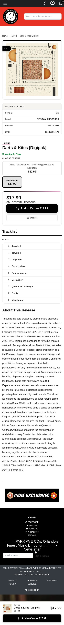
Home (5, 36)
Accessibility (32, 590)
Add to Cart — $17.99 (34, 208)
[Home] (10, 16)
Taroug (14, 36)
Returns (52, 581)
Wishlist (33, 218)
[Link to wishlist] (44, 3)
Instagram (33, 532)
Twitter (33, 525)
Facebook (33, 522)
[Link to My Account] (52, 3)
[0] (61, 4)
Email (33, 535)
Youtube (33, 529)
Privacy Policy (12, 582)
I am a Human (42, 556)
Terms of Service (32, 582)
